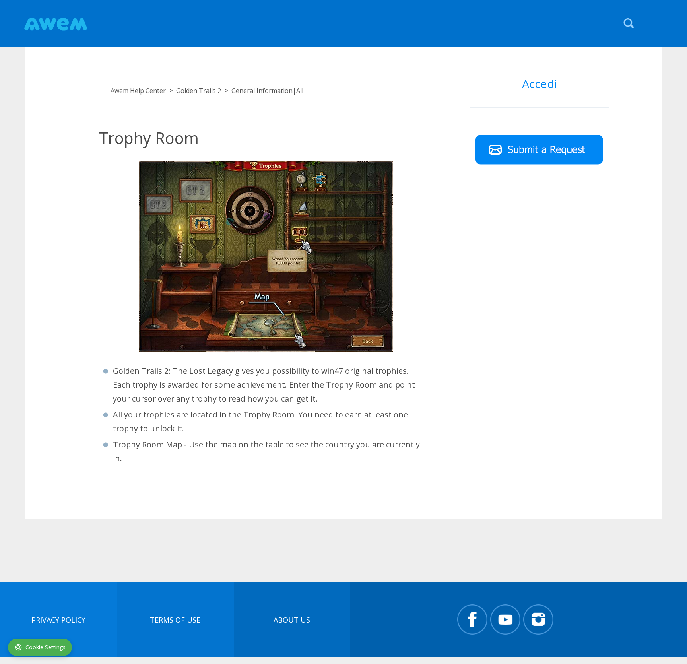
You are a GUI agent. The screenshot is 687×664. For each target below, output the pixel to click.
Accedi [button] (539, 83)
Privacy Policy (58, 619)
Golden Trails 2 (198, 90)
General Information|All (267, 90)
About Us (292, 619)
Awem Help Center (138, 90)
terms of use (175, 619)
